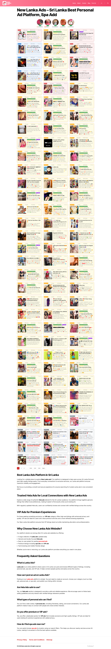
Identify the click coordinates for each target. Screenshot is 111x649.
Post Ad (94, 3)
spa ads (34, 628)
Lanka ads (30, 579)
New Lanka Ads (25, 646)
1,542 (39, 468)
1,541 (35, 468)
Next (43, 468)
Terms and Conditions (37, 640)
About (78, 3)
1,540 (31, 468)
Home (74, 3)
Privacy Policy (22, 640)
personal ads (43, 541)
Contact (84, 3)
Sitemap (49, 640)
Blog (89, 3)
